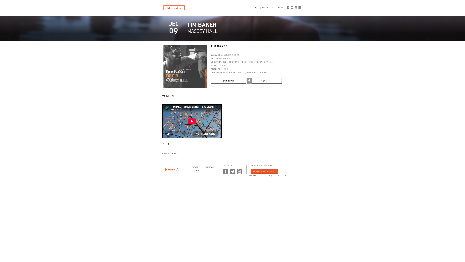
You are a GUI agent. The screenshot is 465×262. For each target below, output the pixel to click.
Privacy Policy (281, 176)
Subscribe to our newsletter (264, 171)
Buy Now (228, 81)
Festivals (267, 8)
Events (255, 8)
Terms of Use (288, 176)
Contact (281, 8)
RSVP (264, 81)
